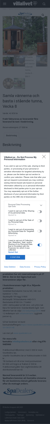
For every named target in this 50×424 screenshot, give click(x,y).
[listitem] (25, 205)
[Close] (44, 157)
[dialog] (25, 212)
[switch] (40, 211)
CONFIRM (15, 257)
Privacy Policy (40, 267)
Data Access (25, 267)
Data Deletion (10, 267)
